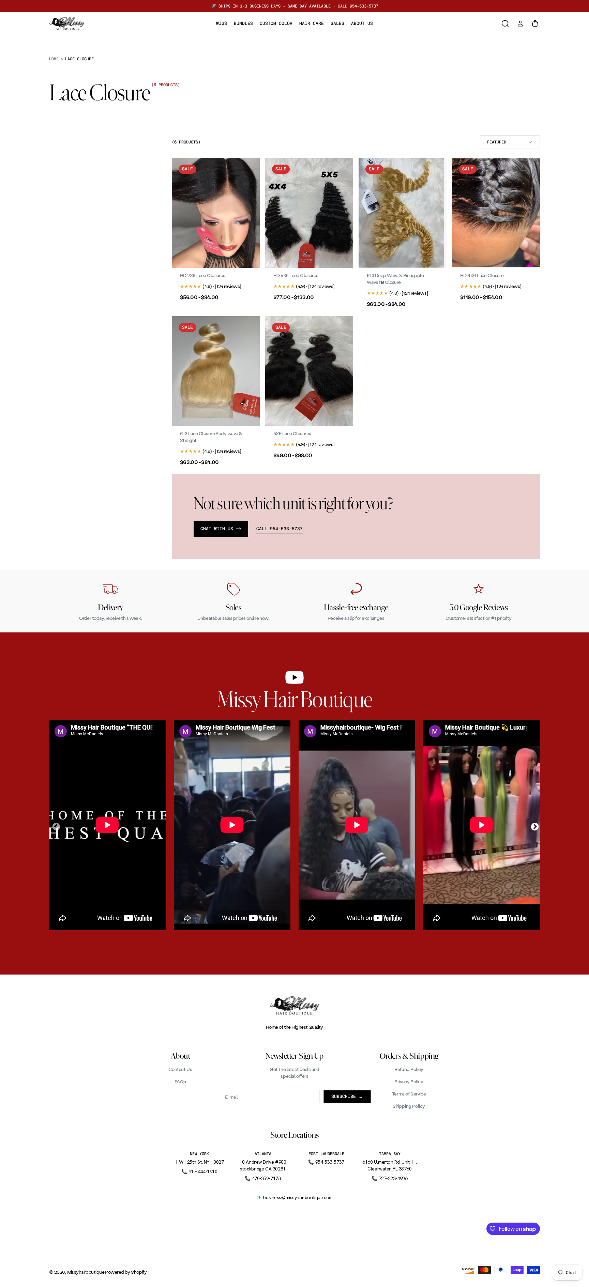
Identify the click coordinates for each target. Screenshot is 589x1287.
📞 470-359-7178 (263, 1178)
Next (533, 826)
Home (54, 59)
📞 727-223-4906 (389, 1178)
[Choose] (249, 257)
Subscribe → (347, 1096)
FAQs (180, 1081)
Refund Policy (408, 1069)
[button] (510, 142)
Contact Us (180, 1069)
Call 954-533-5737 (279, 528)
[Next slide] (249, 212)
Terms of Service (409, 1094)
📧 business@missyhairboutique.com (294, 1197)
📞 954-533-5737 (326, 1162)
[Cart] (535, 23)
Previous (55, 826)
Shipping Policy (409, 1106)
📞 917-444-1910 (199, 1171)
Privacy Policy (408, 1081)
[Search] (505, 23)
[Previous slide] (182, 212)
